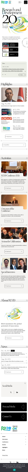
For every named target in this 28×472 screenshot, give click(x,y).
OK (14, 469)
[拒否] (26, 467)
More (21, 74)
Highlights (5, 447)
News (3, 450)
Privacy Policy (5, 455)
